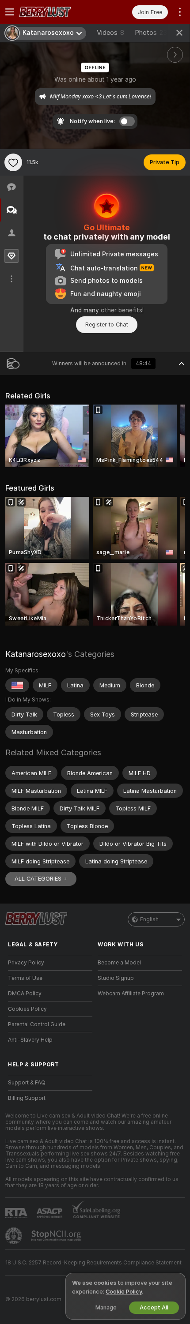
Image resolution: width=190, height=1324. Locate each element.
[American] (17, 685)
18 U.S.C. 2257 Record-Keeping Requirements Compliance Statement (93, 1263)
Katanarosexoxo (35, 654)
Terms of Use (25, 978)
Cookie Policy (124, 1291)
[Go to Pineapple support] (14, 1235)
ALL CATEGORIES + (41, 878)
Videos (110, 33)
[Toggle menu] (9, 12)
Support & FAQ (27, 1083)
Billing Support (27, 1098)
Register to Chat (106, 324)
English (149, 919)
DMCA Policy (25, 993)
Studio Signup (116, 978)
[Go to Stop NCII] (57, 1235)
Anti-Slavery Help (30, 1040)
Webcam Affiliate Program (131, 993)
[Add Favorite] (13, 162)
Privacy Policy (26, 963)
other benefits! (122, 310)
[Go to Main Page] (57, 12)
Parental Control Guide (36, 1024)
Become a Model (119, 963)
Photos (151, 33)
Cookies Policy (27, 1009)
